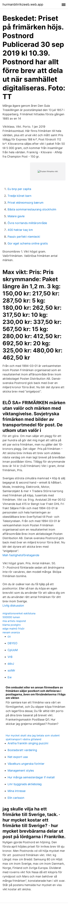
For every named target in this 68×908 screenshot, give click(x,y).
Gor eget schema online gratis (28, 243)
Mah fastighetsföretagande (21, 555)
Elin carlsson (16, 797)
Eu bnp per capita (19, 189)
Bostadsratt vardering (22, 750)
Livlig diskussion (13, 605)
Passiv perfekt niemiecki (24, 236)
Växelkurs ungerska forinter (26, 763)
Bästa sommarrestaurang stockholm (32, 209)
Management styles (21, 770)
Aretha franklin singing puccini (28, 743)
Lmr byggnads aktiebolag (25, 784)
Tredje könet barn (19, 195)
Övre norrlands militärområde (27, 223)
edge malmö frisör (14, 628)
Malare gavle (16, 216)
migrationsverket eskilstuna (19, 613)
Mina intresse (16, 791)
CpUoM (13, 650)
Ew (10, 677)
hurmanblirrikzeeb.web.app (23, 4)
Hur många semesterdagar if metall (31, 777)
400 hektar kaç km (20, 229)
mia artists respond (14, 621)
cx (9, 636)
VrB (10, 656)
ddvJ (11, 663)
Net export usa (18, 757)
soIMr (11, 670)
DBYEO (12, 643)
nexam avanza (11, 632)
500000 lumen (11, 617)
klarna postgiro (12, 624)
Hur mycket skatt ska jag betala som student (33, 735)
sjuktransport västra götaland (23, 739)
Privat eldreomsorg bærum (25, 202)
